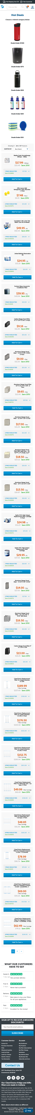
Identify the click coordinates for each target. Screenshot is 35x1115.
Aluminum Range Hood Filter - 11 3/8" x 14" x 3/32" (22, 417)
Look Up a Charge (6, 1054)
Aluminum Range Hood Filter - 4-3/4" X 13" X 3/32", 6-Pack (22, 353)
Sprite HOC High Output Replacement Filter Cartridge (22, 549)
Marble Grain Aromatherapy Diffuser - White (22, 156)
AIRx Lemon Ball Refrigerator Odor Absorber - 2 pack (22, 189)
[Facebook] (9, 1078)
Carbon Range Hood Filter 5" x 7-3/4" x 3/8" (22, 646)
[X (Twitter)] (13, 1078)
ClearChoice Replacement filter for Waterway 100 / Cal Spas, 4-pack (22, 784)
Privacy (4, 1108)
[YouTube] (22, 1078)
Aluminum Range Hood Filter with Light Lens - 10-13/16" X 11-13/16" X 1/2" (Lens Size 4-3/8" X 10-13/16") (22, 451)
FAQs (2, 1048)
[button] (17, 172)
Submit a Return (5, 1056)
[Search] (22, 7)
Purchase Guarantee (7, 1045)
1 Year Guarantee (27, 1)
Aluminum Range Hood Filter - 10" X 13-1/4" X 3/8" (22, 483)
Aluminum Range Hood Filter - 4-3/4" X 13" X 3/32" (22, 581)
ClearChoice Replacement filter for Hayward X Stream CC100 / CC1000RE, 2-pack (22, 885)
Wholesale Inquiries (6, 1050)
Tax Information (5, 1059)
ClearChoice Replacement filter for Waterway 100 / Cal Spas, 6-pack (22, 816)
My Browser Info (23, 1056)
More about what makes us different (14, 1105)
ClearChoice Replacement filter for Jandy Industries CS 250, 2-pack (22, 714)
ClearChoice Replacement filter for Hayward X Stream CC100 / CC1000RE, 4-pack (22, 920)
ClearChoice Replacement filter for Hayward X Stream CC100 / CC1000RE (22, 851)
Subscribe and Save (24, 1059)
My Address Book (24, 1054)
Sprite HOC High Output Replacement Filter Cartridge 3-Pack (22, 516)
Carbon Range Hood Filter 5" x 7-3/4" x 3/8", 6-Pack (22, 319)
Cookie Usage (23, 1108)
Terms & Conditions (12, 1108)
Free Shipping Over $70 (12, 1)
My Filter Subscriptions (25, 1048)
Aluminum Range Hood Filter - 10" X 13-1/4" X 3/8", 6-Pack (22, 386)
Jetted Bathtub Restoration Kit (22, 254)
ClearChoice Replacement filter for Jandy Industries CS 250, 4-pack (22, 749)
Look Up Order (5, 1052)
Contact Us (4, 1043)
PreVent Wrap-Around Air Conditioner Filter (22, 287)
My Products (22, 1045)
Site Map (18, 1109)
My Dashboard (23, 1043)
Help (29, 1111)
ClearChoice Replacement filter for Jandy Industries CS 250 (22, 680)
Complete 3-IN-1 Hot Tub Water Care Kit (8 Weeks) (22, 221)
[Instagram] (18, 1078)
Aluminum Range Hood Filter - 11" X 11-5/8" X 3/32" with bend (22, 615)
